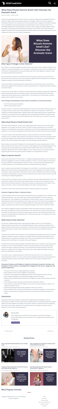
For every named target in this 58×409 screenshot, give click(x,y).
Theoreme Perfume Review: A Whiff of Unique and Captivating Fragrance (14, 367)
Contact (44, 406)
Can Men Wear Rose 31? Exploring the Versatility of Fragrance (41, 367)
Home (44, 396)
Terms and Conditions (44, 402)
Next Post (51, 331)
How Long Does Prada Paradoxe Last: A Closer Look (14, 344)
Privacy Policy (44, 400)
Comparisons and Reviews (13, 346)
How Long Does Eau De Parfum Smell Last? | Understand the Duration (42, 344)
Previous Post (8, 331)
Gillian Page (15, 313)
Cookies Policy (44, 404)
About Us (44, 398)
